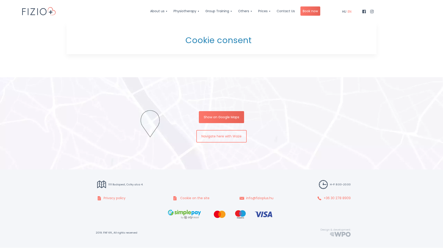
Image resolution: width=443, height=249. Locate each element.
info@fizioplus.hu (259, 198)
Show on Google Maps (221, 117)
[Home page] (39, 10)
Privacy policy (115, 198)
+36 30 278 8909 (337, 198)
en (349, 11)
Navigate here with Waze (221, 136)
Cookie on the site (194, 198)
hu (344, 11)
